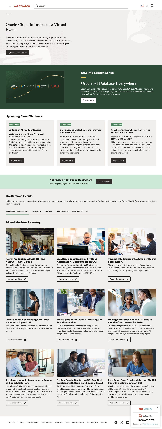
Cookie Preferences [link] (47, 422)
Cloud (8, 14)
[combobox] (81, 6)
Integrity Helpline (92, 422)
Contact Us (103, 422)
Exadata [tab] (48, 211)
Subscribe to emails (78, 422)
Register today (87, 100)
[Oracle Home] (21, 5)
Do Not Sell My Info (32, 422)
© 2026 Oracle (10, 422)
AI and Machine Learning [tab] (17, 211)
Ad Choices (58, 422)
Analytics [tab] (36, 211)
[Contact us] (152, 5)
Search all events (104, 181)
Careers (67, 422)
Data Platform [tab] (62, 211)
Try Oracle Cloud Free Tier (17, 53)
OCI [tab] (87, 211)
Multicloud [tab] (77, 211)
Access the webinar (15, 279)
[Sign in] (147, 5)
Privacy (22, 422)
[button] (10, 5)
